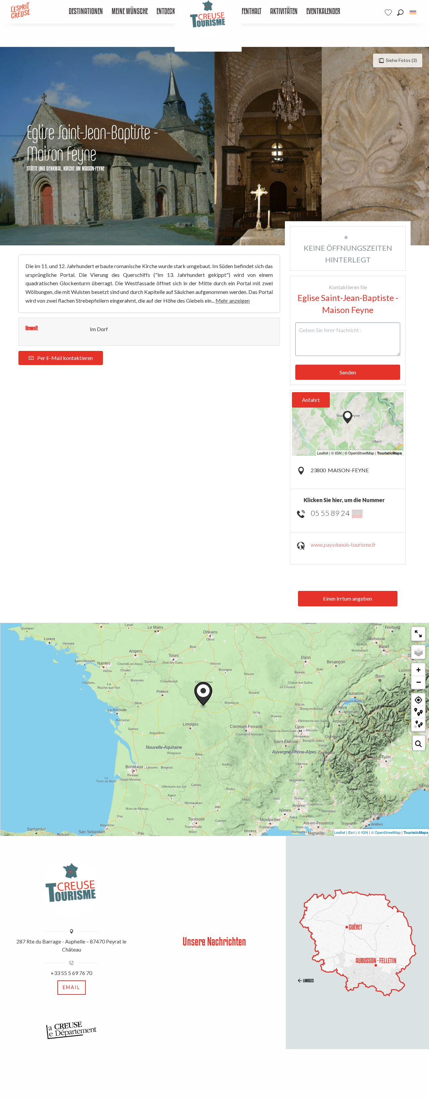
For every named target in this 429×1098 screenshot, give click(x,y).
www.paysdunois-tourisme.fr (343, 544)
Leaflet (339, 832)
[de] (413, 12)
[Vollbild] (418, 634)
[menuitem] (86, 11)
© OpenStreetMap (386, 832)
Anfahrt (311, 399)
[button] (400, 12)
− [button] (418, 682)
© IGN (363, 832)
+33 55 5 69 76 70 (71, 973)
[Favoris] (389, 12)
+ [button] (418, 670)
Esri (351, 832)
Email (71, 987)
